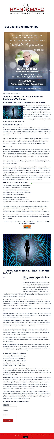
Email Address (6, 405)
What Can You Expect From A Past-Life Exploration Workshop (23, 97)
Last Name (5, 414)
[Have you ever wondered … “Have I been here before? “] (27, 249)
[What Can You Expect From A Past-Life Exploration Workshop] (27, 61)
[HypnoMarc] (27, 8)
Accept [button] (25, 437)
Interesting (17, 93)
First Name (5, 410)
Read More (30, 437)
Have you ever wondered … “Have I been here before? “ (26, 272)
